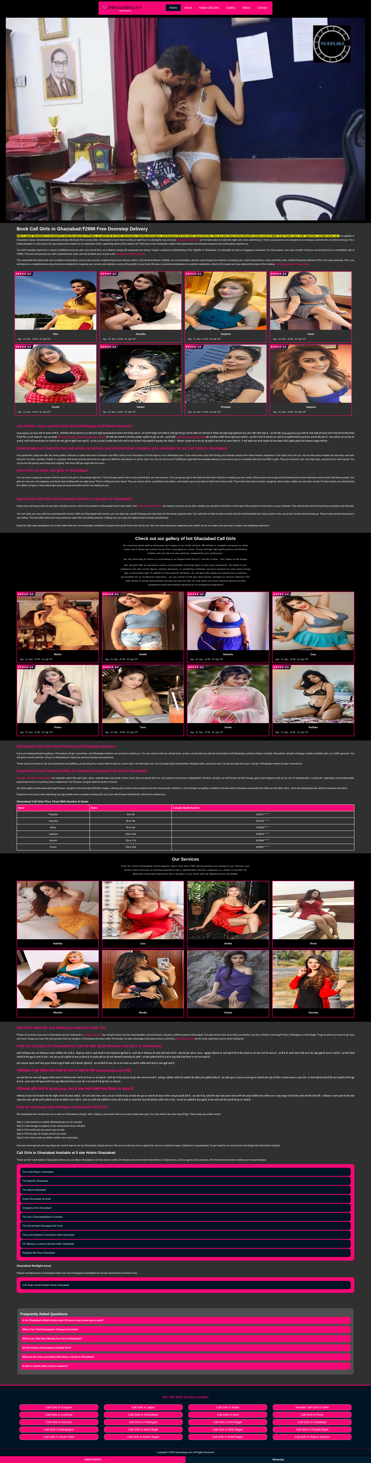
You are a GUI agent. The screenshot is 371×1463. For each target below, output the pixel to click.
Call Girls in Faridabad (312, 1422)
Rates (246, 7)
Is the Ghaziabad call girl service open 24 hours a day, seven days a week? (63, 1320)
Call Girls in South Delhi (59, 1436)
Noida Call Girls (209, 7)
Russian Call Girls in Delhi (312, 1407)
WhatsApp (278, 1459)
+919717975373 (92, 1459)
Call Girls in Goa (227, 1414)
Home (173, 7)
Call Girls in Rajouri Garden (312, 1436)
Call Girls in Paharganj (143, 1422)
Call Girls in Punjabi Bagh (312, 1429)
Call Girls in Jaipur (143, 1407)
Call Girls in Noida (227, 1407)
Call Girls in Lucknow (59, 1414)
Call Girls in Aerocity (59, 1422)
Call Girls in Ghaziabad (143, 1414)
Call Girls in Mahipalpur (59, 1429)
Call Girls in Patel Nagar (227, 1436)
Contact (262, 7)
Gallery (230, 7)
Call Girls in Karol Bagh (143, 1429)
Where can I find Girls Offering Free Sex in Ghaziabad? (52, 1338)
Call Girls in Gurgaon (59, 1407)
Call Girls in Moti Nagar (228, 1429)
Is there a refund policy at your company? (45, 1366)
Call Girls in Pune (312, 1414)
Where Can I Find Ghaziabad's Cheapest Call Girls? (50, 1329)
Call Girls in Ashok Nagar (143, 1436)
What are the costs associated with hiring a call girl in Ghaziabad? (58, 1357)
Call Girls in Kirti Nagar (227, 1422)
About (188, 7)
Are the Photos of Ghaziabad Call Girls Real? (46, 1347)
